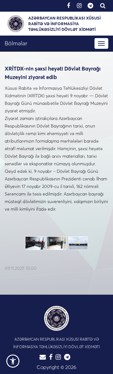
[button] (12, 361)
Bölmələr (16, 43)
